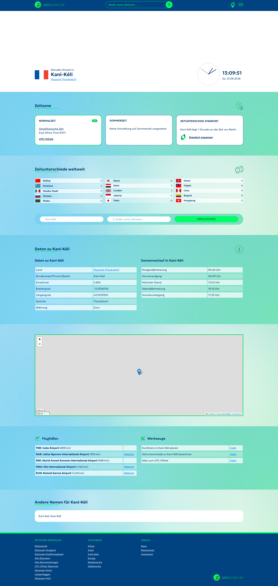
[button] (139, 372)
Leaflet (211, 414)
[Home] (228, 577)
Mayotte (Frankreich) (63, 79)
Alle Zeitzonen (42, 558)
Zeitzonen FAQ (43, 578)
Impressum (147, 554)
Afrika (91, 546)
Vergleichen (206, 219)
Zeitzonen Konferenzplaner (49, 554)
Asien (91, 550)
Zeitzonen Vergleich (45, 550)
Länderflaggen (42, 574)
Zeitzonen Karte (43, 570)
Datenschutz (147, 550)
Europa (91, 558)
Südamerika (94, 566)
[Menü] (240, 4)
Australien (93, 554)
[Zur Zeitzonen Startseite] (50, 4)
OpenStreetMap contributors (229, 414)
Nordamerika (95, 562)
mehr (233, 447)
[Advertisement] (139, 33)
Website (129, 454)
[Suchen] (169, 4)
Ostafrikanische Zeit (51, 128)
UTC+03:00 (46, 139)
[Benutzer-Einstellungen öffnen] (233, 4)
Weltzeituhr (41, 546)
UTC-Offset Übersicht (46, 566)
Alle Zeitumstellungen (46, 562)
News (144, 546)
